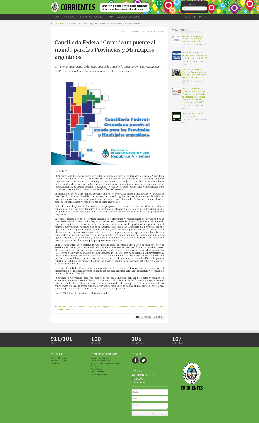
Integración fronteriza (101, 358)
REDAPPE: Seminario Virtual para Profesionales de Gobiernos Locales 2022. (194, 55)
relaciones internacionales (65, 309)
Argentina (115, 307)
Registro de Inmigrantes (100, 374)
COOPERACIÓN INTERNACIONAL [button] (128, 17)
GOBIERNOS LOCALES (129, 307)
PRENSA (110, 17)
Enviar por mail (144, 317)
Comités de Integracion (100, 361)
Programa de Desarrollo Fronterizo (105, 363)
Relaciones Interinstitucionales (151, 307)
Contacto (186, 17)
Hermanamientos (98, 371)
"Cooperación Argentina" (101, 307)
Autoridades (55, 363)
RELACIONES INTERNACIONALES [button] (91, 17)
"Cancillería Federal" (83, 307)
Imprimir (159, 317)
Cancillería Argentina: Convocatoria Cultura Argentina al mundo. (192, 39)
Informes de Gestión (59, 361)
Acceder (192, 4)
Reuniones (95, 366)
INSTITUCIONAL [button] (68, 17)
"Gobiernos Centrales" (65, 307)
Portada (56, 17)
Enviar (150, 413)
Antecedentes (96, 369)
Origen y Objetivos (58, 358)
